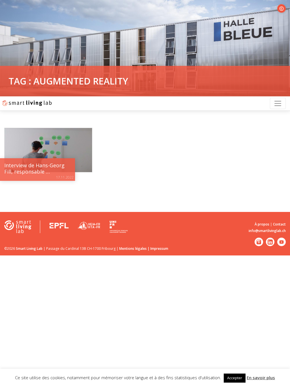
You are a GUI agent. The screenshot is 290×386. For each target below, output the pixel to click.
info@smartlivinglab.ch (267, 230)
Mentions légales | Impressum (143, 248)
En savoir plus (261, 377)
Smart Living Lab (29, 248)
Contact (279, 224)
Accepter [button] (234, 377)
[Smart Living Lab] (26, 103)
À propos (262, 224)
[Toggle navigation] (278, 103)
